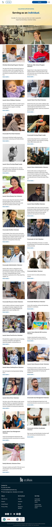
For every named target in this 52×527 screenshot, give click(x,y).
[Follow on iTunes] (20, 514)
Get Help (8, 2)
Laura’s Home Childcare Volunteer (12, 100)
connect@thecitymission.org (9, 489)
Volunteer (20, 501)
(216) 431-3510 (6, 487)
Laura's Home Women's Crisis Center (38, 506)
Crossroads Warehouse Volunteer (36, 301)
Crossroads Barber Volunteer (35, 271)
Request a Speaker (20, 507)
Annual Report (4, 504)
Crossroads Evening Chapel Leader (36, 135)
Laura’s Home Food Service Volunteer (13, 335)
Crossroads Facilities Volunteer (11, 230)
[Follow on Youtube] (14, 514)
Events (19, 504)
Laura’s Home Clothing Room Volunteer (13, 367)
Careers (3, 501)
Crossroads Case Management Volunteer (38, 397)
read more (6, 77)
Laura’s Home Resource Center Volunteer (38, 364)
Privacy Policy (4, 506)
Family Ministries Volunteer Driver (12, 463)
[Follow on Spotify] (17, 514)
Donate (39, 2)
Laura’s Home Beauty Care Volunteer (12, 196)
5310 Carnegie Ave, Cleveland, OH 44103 (12, 492)
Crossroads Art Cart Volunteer (35, 239)
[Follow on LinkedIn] (8, 514)
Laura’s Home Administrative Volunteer (37, 167)
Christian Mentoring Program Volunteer (13, 65)
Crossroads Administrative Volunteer (12, 265)
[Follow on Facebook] (6, 514)
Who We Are (4, 499)
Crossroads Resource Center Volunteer (13, 301)
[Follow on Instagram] (10, 514)
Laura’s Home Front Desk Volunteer (36, 100)
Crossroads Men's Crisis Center (37, 500)
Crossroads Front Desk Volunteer (11, 133)
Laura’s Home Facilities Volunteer (36, 204)
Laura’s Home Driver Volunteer (11, 398)
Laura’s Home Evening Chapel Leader (12, 164)
